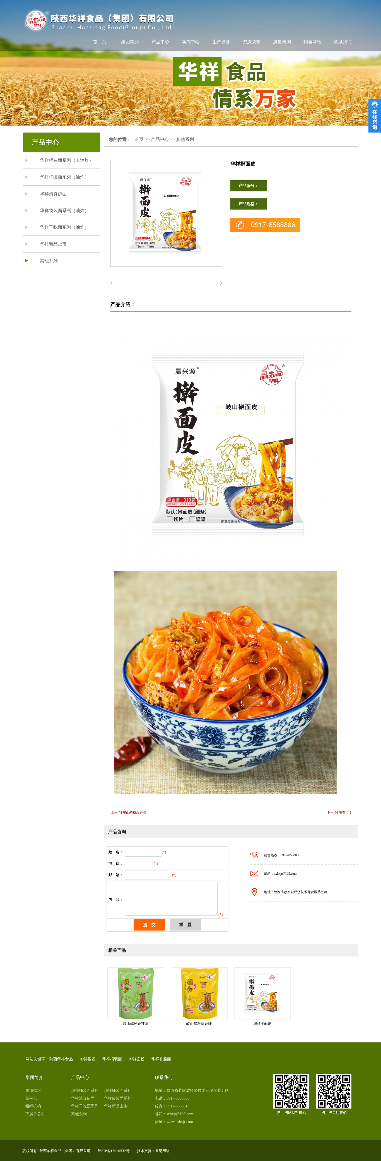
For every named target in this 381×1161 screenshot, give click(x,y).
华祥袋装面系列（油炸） (64, 210)
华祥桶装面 (112, 1059)
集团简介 (130, 41)
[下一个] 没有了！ (339, 812)
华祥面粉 (136, 1059)
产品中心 (160, 41)
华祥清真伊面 (53, 193)
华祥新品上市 (53, 244)
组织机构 (33, 1106)
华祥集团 (87, 1059)
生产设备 (221, 41)
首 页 (99, 41)
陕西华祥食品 (61, 1059)
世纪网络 (162, 1151)
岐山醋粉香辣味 (135, 1023)
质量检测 (282, 41)
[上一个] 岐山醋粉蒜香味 (128, 812)
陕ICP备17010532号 (114, 1151)
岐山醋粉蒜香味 (199, 1023)
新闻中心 (191, 41)
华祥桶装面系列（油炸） (64, 177)
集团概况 (33, 1090)
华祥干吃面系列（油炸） (64, 227)
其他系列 (49, 260)
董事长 (31, 1098)
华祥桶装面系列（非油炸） (66, 160)
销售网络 (312, 41)
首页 (139, 139)
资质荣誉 (252, 41)
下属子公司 (35, 1114)
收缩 (374, 116)
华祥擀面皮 (262, 1023)
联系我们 (343, 41)
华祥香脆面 (161, 1059)
